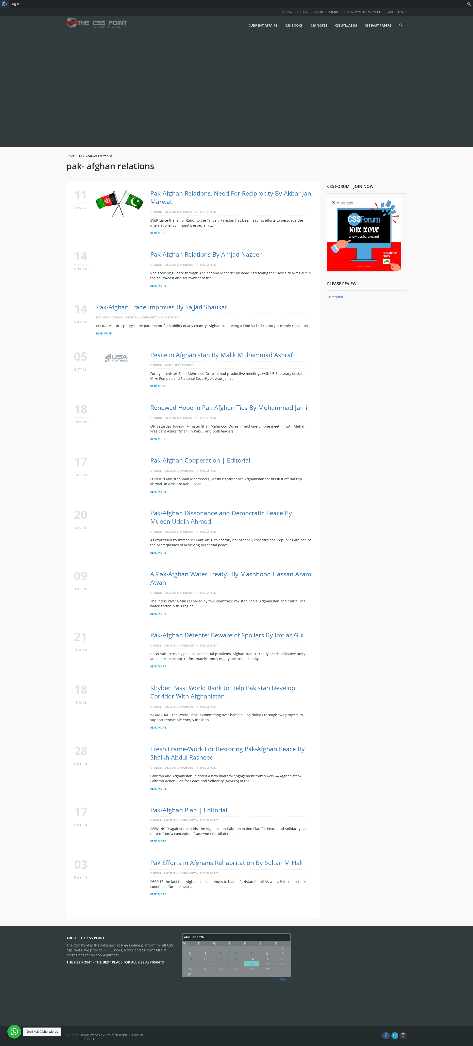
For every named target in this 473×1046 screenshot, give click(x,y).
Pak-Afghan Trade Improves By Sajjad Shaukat (161, 307)
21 (252, 964)
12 (221, 958)
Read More (158, 233)
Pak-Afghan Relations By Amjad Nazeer (206, 254)
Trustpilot (335, 297)
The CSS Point (117, 1035)
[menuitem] (4, 4)
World (168, 365)
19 (221, 964)
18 (205, 964)
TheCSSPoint (209, 212)
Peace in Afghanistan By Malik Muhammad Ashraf (221, 354)
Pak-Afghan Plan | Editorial (188, 810)
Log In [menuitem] (15, 4)
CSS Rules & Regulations (320, 12)
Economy (103, 317)
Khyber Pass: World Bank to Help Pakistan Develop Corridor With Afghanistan (222, 691)
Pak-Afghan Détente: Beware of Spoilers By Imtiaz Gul (227, 635)
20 (236, 964)
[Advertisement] (148, 90)
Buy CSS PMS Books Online (362, 12)
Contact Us (290, 12)
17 (190, 964)
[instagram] (403, 1035)
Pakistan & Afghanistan (181, 212)
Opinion (156, 212)
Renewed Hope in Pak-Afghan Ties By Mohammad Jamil (229, 407)
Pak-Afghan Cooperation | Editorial (200, 460)
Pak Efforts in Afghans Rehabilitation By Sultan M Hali (226, 862)
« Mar (282, 979)
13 (236, 958)
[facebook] (386, 1035)
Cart (390, 12)
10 (190, 958)
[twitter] (394, 1035)
